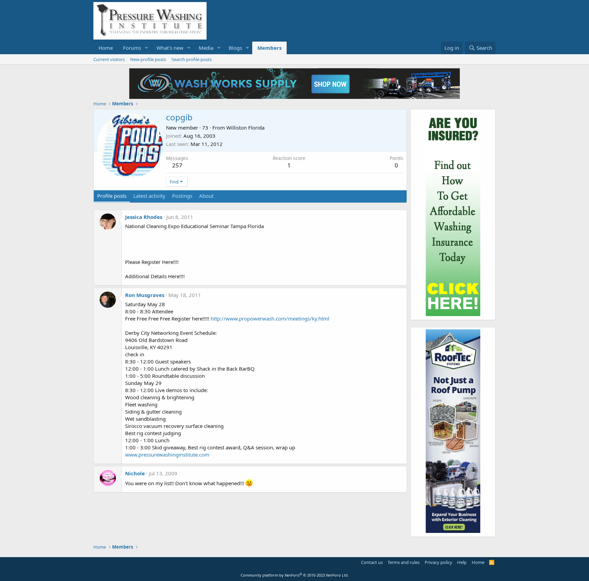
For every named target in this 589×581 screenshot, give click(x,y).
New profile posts (148, 59)
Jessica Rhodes (143, 216)
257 (177, 165)
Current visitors (109, 59)
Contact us (372, 562)
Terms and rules (404, 562)
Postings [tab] (182, 195)
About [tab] (206, 195)
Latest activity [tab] (149, 195)
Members (269, 47)
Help (462, 562)
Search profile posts (191, 59)
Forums (132, 47)
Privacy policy (438, 562)
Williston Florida (245, 127)
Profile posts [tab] (111, 195)
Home (106, 47)
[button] (146, 48)
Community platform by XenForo (295, 575)
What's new (169, 47)
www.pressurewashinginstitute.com (167, 454)
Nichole (135, 473)
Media (206, 47)
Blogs (235, 47)
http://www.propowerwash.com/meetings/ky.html (270, 318)
